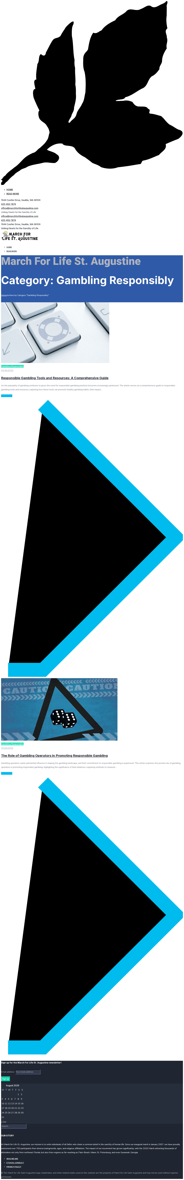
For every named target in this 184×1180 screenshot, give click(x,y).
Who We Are (12, 1159)
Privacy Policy (13, 1167)
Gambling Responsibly (12, 366)
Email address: (8, 1071)
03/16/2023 (7, 370)
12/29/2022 (7, 748)
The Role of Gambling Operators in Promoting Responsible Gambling (54, 756)
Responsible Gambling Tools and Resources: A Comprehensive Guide (54, 378)
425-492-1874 (8, 204)
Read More (12, 193)
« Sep (3, 1121)
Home (9, 189)
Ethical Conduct (15, 1163)
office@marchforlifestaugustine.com (19, 208)
